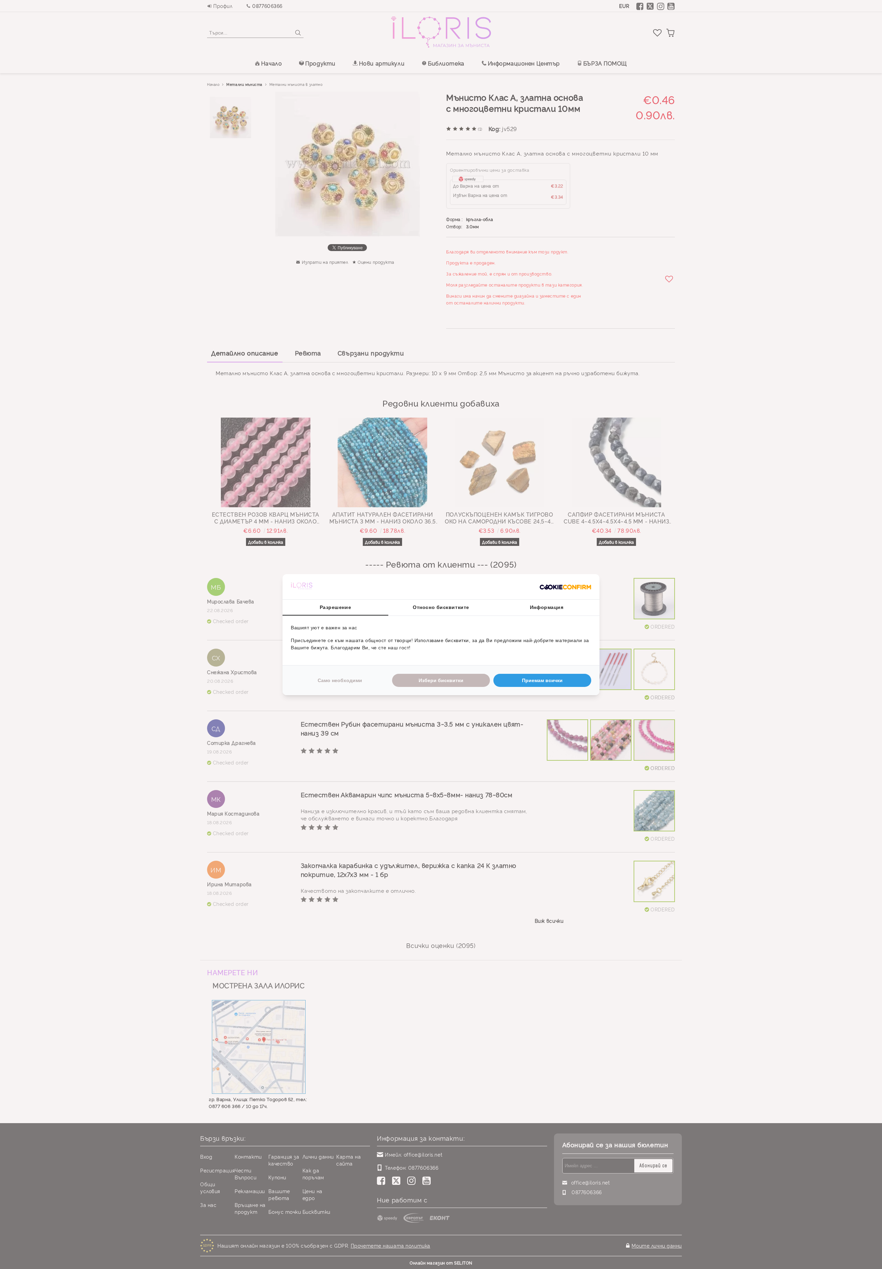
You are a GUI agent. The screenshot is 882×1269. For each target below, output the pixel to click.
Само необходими (340, 680)
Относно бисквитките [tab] (441, 607)
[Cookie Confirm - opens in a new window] (565, 586)
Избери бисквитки (441, 680)
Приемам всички (542, 680)
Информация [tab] (547, 607)
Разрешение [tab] (335, 607)
